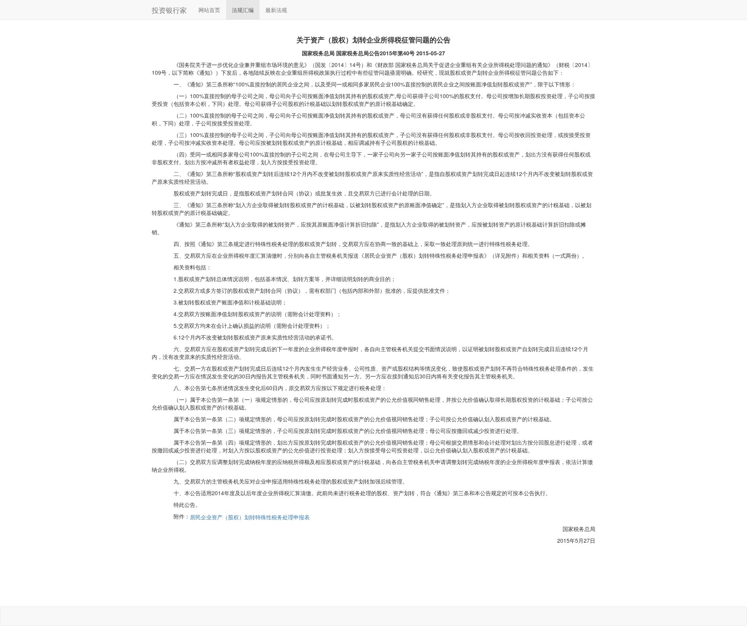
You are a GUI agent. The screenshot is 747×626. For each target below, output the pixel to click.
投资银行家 (169, 10)
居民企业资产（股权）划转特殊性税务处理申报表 (250, 517)
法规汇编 (243, 10)
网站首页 (209, 10)
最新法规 (276, 10)
